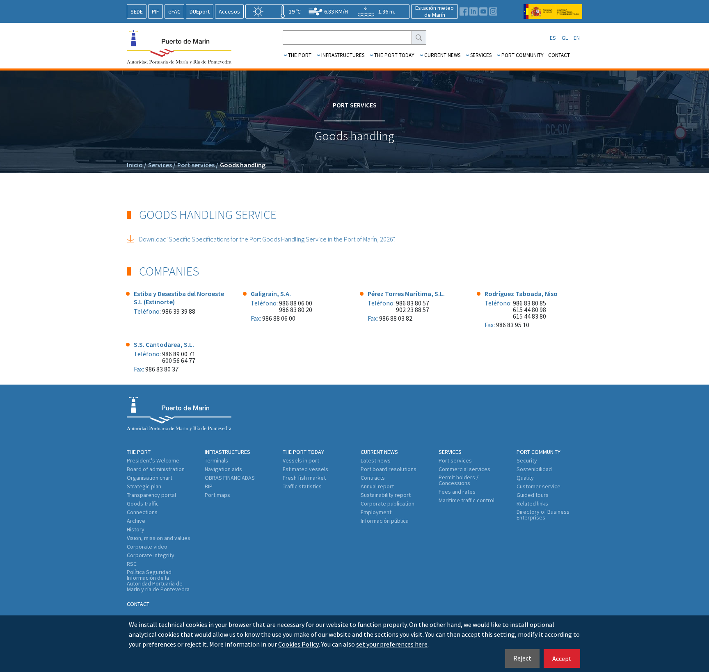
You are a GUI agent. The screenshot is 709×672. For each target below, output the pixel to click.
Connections (142, 512)
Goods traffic (143, 503)
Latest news (376, 460)
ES (553, 37)
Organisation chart (149, 478)
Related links (532, 503)
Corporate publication (387, 503)
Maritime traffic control (466, 500)
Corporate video (147, 546)
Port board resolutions (388, 469)
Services (481, 55)
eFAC (174, 11)
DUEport (200, 11)
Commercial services (464, 469)
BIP (209, 486)
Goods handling (242, 165)
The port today (394, 55)
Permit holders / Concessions (458, 480)
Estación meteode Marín (434, 11)
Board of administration (156, 469)
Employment (376, 512)
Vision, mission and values (158, 538)
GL (565, 37)
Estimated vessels (305, 469)
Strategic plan (144, 486)
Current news (442, 55)
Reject (522, 658)
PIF (155, 11)
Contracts (373, 478)
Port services (197, 165)
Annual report (377, 486)
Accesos (229, 11)
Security (527, 460)
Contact (559, 55)
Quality (525, 478)
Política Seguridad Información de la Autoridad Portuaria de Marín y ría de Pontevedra (158, 580)
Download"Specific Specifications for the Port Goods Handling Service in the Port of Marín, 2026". (267, 239)
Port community (522, 55)
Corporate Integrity (150, 555)
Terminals (216, 460)
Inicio (136, 165)
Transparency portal (151, 495)
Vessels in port (301, 460)
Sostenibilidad (534, 469)
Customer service (538, 486)
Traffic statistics (302, 486)
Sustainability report (386, 495)
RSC (132, 564)
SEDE (136, 11)
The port (299, 55)
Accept (562, 658)
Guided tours (533, 495)
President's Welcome (153, 460)
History (135, 529)
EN (577, 37)
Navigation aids (223, 469)
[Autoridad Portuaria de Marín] (553, 14)
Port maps (217, 495)
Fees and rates (457, 491)
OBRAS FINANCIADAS (230, 478)
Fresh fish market (304, 478)
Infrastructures (342, 55)
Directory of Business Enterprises (543, 514)
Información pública (385, 521)
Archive (136, 521)
